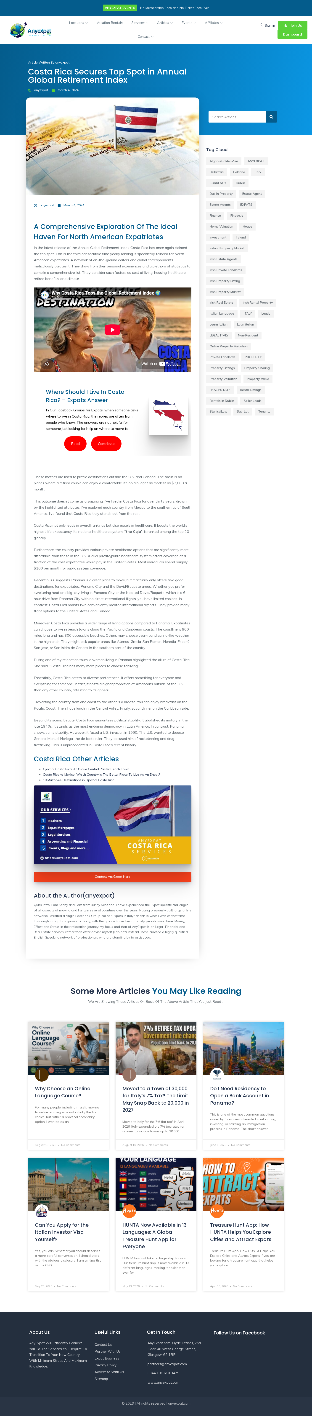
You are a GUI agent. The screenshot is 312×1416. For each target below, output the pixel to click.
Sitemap (101, 1379)
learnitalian (245, 324)
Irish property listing (225, 281)
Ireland (241, 237)
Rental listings (251, 390)
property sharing (257, 368)
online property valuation (229, 346)
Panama (163, 623)
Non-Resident (248, 335)
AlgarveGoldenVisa (224, 161)
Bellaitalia (217, 172)
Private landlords (222, 357)
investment (218, 237)
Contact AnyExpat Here (112, 877)
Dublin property (221, 194)
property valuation (223, 379)
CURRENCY (218, 183)
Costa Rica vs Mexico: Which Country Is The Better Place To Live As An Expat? (101, 774)
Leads (266, 313)
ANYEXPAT (256, 161)
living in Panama (94, 592)
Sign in (270, 25)
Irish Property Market (225, 292)
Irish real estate (221, 302)
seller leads (253, 401)
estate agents (220, 205)
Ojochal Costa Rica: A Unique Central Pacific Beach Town (86, 769)
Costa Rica (81, 416)
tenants (264, 411)
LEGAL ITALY (219, 335)
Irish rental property (258, 302)
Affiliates (212, 23)
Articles (163, 23)
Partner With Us (108, 1351)
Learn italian (218, 324)
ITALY (248, 313)
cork (258, 172)
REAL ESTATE (220, 390)
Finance (215, 215)
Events (187, 23)
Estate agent (252, 194)
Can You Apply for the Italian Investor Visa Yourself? (62, 1232)
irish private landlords (226, 270)
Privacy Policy (105, 1365)
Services (138, 23)
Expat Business (107, 1358)
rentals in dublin (222, 401)
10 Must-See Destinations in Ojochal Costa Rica (78, 780)
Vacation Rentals (110, 23)
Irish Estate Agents (224, 259)
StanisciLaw (218, 411)
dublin (240, 183)
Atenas (123, 641)
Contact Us (103, 1344)
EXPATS (246, 205)
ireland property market (227, 248)
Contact (144, 36)
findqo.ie (236, 215)
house (247, 226)
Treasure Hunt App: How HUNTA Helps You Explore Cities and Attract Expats (240, 1232)
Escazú (183, 641)
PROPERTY (253, 357)
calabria (239, 172)
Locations (77, 23)
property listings (222, 368)
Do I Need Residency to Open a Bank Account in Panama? (239, 1095)
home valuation (221, 226)
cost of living (142, 272)
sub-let (243, 411)
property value (258, 379)
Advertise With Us (109, 1372)
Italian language (222, 313)
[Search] (271, 117)
